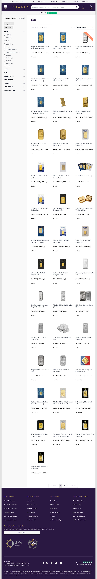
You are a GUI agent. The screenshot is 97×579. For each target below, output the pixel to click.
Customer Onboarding (10, 516)
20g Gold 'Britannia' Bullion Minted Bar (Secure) (39, 80)
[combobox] (55, 7)
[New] (12, 27)
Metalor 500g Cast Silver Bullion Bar (38, 338)
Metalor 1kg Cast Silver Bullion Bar (85, 274)
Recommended (81, 28)
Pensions (52, 516)
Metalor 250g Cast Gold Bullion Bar (38, 144)
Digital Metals (31, 512)
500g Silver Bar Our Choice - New (84, 306)
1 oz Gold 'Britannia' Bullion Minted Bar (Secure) (62, 48)
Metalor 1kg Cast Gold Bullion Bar (62, 112)
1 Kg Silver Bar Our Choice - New (84, 48)
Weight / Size (8, 80)
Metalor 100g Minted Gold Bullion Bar (83, 144)
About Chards (54, 501)
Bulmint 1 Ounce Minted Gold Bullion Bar (85, 435)
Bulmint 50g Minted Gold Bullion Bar (39, 467)
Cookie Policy (77, 505)
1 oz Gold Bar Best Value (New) (85, 176)
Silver (9, 37)
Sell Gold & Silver (32, 508)
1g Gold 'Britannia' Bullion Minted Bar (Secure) (61, 80)
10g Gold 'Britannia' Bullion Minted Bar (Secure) (39, 112)
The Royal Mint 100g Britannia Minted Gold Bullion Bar (63, 403)
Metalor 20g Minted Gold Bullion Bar (39, 209)
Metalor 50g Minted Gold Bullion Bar (61, 177)
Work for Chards (54, 512)
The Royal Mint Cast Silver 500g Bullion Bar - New (39, 306)
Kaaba (8, 61)
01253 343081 (9, 561)
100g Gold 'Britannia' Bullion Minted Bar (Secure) (40, 48)
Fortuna (9, 58)
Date (5, 73)
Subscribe (22, 533)
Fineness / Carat (9, 90)
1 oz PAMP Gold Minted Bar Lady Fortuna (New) (40, 241)
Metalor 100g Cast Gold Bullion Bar (60, 144)
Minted (9, 63)
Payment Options (9, 512)
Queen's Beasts (11, 50)
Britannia (9, 44)
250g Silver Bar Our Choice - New (62, 338)
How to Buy (30, 501)
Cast (8, 55)
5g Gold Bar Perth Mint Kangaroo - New (60, 274)
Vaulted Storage (31, 520)
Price (6, 69)
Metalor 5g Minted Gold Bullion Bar (83, 241)
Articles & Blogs (54, 505)
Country (7, 83)
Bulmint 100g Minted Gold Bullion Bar (83, 403)
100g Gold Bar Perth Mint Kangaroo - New (61, 209)
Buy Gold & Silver (32, 505)
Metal (6, 31)
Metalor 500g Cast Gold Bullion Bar (82, 112)
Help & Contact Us (9, 501)
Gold (8, 35)
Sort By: (73, 27)
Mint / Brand (8, 87)
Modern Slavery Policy (79, 520)
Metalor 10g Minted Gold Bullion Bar (61, 241)
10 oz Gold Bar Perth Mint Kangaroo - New (39, 435)
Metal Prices (53, 508)
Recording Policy (78, 512)
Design (6, 41)
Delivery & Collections (10, 508)
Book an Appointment (10, 505)
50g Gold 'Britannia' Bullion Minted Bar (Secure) (84, 80)
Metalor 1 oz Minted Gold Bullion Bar (39, 177)
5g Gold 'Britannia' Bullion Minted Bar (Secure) (39, 403)
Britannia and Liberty (13, 52)
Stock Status (8, 76)
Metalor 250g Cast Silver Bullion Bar (83, 338)
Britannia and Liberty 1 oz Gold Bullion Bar (83, 371)
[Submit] (76, 7)
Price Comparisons (32, 516)
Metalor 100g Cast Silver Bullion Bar (61, 371)
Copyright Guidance (79, 516)
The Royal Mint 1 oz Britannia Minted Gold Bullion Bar (62, 435)
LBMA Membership (55, 520)
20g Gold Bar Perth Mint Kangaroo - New (39, 274)
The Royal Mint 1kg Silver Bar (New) (62, 306)
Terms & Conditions (78, 501)
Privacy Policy (77, 508)
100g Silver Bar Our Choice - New (40, 371)
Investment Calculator (10, 520)
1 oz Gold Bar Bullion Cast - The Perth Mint (84, 209)
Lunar (8, 47)
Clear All (22, 18)
